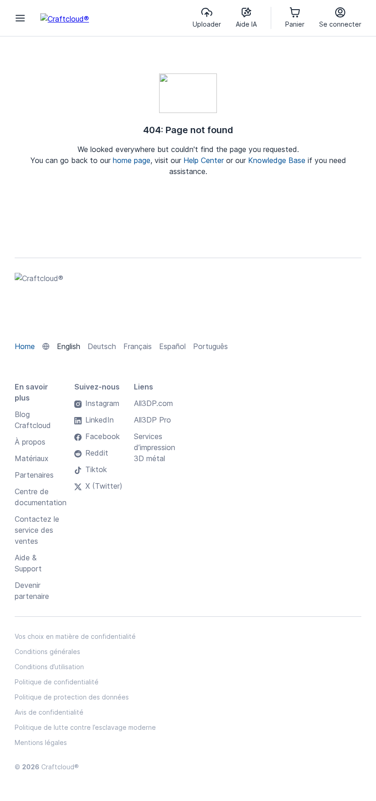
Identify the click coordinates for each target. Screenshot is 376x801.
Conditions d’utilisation (49, 667)
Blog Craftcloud (33, 420)
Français (137, 346)
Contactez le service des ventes (37, 530)
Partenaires (34, 474)
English (68, 346)
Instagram (102, 403)
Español (172, 346)
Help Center (203, 160)
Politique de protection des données (72, 697)
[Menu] (20, 17)
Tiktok (96, 469)
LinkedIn (99, 419)
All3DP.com (153, 403)
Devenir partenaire (32, 591)
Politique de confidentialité (57, 682)
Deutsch (102, 346)
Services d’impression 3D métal (154, 447)
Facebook (102, 436)
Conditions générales (47, 651)
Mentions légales (41, 742)
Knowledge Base (276, 160)
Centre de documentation (40, 497)
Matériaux (32, 458)
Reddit (96, 452)
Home (25, 346)
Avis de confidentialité (49, 712)
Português (210, 346)
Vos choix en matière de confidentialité (75, 636)
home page (131, 160)
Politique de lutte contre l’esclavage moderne (85, 727)
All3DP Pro (152, 419)
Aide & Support (28, 563)
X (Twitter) (103, 486)
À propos (30, 441)
